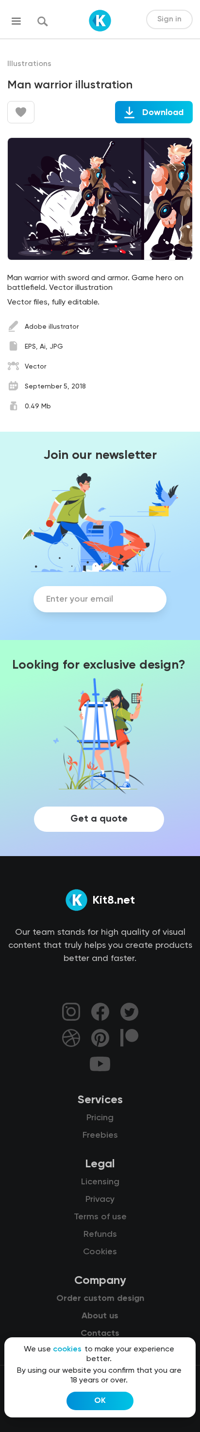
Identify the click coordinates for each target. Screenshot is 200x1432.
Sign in (169, 19)
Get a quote (99, 819)
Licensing (100, 1182)
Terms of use (100, 1217)
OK (100, 1401)
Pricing (100, 1117)
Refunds (100, 1234)
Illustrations (29, 64)
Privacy (100, 1199)
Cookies (100, 1251)
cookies (67, 1349)
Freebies (100, 1135)
